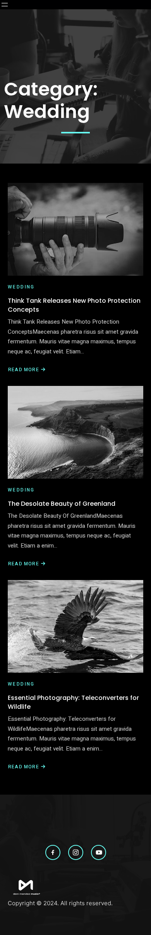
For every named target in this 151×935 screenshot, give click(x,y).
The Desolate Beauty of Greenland (61, 503)
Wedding (21, 286)
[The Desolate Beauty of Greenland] (75, 432)
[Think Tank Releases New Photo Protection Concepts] (75, 229)
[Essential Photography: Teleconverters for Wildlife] (75, 626)
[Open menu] (4, 4)
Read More (24, 370)
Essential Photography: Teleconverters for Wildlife (73, 702)
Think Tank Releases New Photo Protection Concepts (74, 305)
